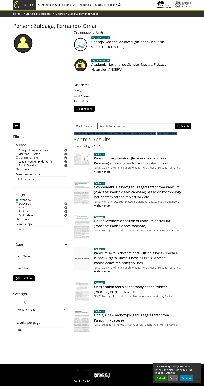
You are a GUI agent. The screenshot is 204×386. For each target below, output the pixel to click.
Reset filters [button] (25, 278)
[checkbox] (17, 150)
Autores (60, 13)
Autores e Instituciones (38, 13)
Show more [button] (22, 169)
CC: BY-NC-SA (82, 380)
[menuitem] (83, 5)
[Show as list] (16, 126)
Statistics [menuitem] (100, 5)
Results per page (28, 323)
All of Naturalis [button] (82, 5)
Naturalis (27, 5)
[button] (119, 5)
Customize (186, 378)
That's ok (161, 378)
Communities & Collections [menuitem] (54, 5)
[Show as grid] (23, 126)
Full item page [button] (84, 108)
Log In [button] (112, 5)
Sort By (21, 302)
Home (16, 13)
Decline (173, 378)
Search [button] (184, 126)
